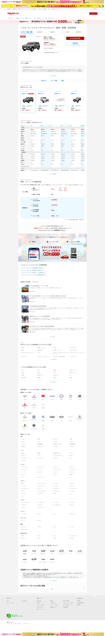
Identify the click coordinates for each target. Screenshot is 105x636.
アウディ (24, 455)
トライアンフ (41, 493)
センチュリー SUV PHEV (59, 356)
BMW (39, 453)
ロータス (56, 486)
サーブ (23, 520)
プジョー (40, 513)
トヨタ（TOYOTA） (37, 18)
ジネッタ (40, 488)
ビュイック (24, 469)
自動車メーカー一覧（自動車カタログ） (24, 18)
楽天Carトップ (11, 18)
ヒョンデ (24, 526)
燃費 (63, 80)
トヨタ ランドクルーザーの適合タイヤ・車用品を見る (32, 272)
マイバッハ (40, 458)
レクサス (56, 446)
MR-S (55, 377)
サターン (56, 467)
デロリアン (40, 472)
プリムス (72, 472)
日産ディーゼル (57, 444)
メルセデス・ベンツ (26, 458)
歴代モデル (43, 80)
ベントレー (24, 486)
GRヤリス (56, 375)
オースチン (72, 491)
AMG (23, 453)
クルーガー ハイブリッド (43, 356)
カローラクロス (73, 350)
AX (31, 125)
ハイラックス (73, 356)
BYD (23, 535)
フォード (40, 469)
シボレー (72, 467)
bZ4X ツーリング (41, 347)
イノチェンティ (41, 507)
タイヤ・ (65, 32)
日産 (39, 439)
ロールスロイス (25, 488)
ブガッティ (72, 513)
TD (54, 535)
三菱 (71, 439)
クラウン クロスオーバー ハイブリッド (61, 353)
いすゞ (39, 441)
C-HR (55, 347)
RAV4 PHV (40, 350)
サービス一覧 (9, 623)
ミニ (71, 458)
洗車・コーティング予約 (68, 603)
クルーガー (24, 356)
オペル (39, 455)
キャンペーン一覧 (10, 603)
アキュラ (72, 446)
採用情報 (78, 604)
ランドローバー (41, 486)
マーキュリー (73, 469)
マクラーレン (57, 491)
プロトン (40, 535)
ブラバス (56, 458)
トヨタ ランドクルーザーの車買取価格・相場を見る (32, 268)
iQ (70, 375)
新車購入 (52, 600)
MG (54, 493)
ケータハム (56, 488)
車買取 (39, 32)
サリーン (56, 472)
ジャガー (56, 483)
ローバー (72, 486)
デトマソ (72, 504)
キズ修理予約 (52, 603)
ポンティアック (57, 469)
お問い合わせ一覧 (17, 623)
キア (55, 526)
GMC (71, 474)
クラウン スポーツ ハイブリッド (77, 352)
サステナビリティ (26, 623)
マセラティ (24, 504)
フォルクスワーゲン (58, 455)
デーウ (39, 526)
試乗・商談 (39, 600)
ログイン (94, 13)
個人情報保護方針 (80, 602)
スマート (72, 453)
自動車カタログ (53, 607)
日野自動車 (72, 444)
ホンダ (55, 439)
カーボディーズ (73, 488)
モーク (23, 496)
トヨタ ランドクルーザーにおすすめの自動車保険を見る (33, 274)
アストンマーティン (42, 483)
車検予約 (38, 603)
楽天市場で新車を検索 (75, 38)
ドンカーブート (73, 535)
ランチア (40, 504)
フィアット (56, 502)
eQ (54, 372)
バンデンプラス (41, 491)
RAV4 (23, 350)
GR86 (23, 375)
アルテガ (24, 460)
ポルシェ (72, 455)
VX (51, 125)
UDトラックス (41, 446)
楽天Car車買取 (66, 600)
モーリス (24, 493)
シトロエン (24, 513)
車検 (52, 32)
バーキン (24, 538)
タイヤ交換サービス (67, 605)
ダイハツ (24, 444)
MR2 (71, 377)
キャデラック (25, 467)
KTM (55, 538)
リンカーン (24, 472)
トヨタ (23, 439)
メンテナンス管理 (40, 605)
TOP (7, 600)
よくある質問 (23, 600)
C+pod (23, 372)
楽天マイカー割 (40, 609)
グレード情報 (54, 80)
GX (41, 125)
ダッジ (55, 474)
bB (38, 370)
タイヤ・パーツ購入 (54, 605)
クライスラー (41, 467)
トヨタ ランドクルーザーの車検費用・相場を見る (31, 270)
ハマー (23, 477)
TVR (23, 483)
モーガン (24, 491)
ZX (61, 125)
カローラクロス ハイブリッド (28, 352)
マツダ (23, 441)
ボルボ (39, 520)
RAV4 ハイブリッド (58, 350)
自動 (78, 32)
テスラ (23, 474)
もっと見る (52, 173)
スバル (55, 441)
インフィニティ (41, 477)
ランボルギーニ (57, 504)
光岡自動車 (40, 444)
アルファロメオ (25, 502)
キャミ (39, 352)
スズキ (71, 441)
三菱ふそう (24, 446)
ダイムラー (72, 483)
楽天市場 (95, 9)
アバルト (24, 507)
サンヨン (72, 526)
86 (22, 370)
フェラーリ (72, 502)
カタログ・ (26, 32)
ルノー (55, 513)
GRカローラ (40, 375)
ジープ (39, 474)
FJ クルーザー (73, 347)
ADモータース (25, 529)
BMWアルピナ (57, 453)
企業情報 (78, 600)
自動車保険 (65, 607)
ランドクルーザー (25, 91)
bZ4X (23, 347)
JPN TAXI (24, 377)
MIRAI (39, 377)
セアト (39, 538)
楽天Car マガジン (40, 607)
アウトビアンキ (41, 502)
